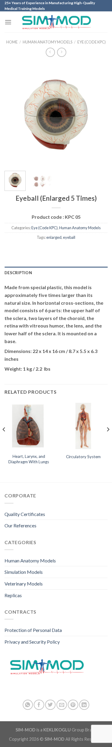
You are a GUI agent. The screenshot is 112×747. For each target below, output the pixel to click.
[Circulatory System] (83, 426)
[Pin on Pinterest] (73, 705)
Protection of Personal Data (33, 630)
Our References (20, 525)
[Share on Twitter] (50, 705)
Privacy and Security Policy (32, 642)
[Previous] (14, 114)
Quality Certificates (24, 514)
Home (12, 42)
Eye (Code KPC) (91, 42)
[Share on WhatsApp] (28, 705)
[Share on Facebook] (39, 705)
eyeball (69, 237)
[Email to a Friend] (61, 705)
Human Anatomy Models (47, 42)
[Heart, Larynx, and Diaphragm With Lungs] (28, 426)
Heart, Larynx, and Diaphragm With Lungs (28, 459)
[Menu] (8, 22)
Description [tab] (18, 272)
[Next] (98, 114)
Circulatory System (83, 456)
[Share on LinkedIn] (84, 705)
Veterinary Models (23, 583)
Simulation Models (23, 572)
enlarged (54, 237)
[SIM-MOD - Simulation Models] (56, 22)
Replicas (13, 595)
